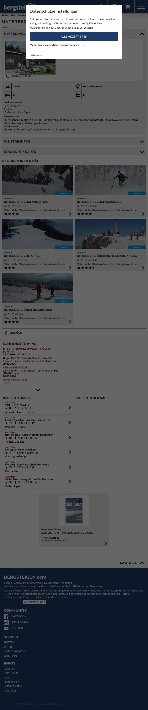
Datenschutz (37, 55)
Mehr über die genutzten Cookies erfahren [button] (55, 44)
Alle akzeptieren (74, 36)
